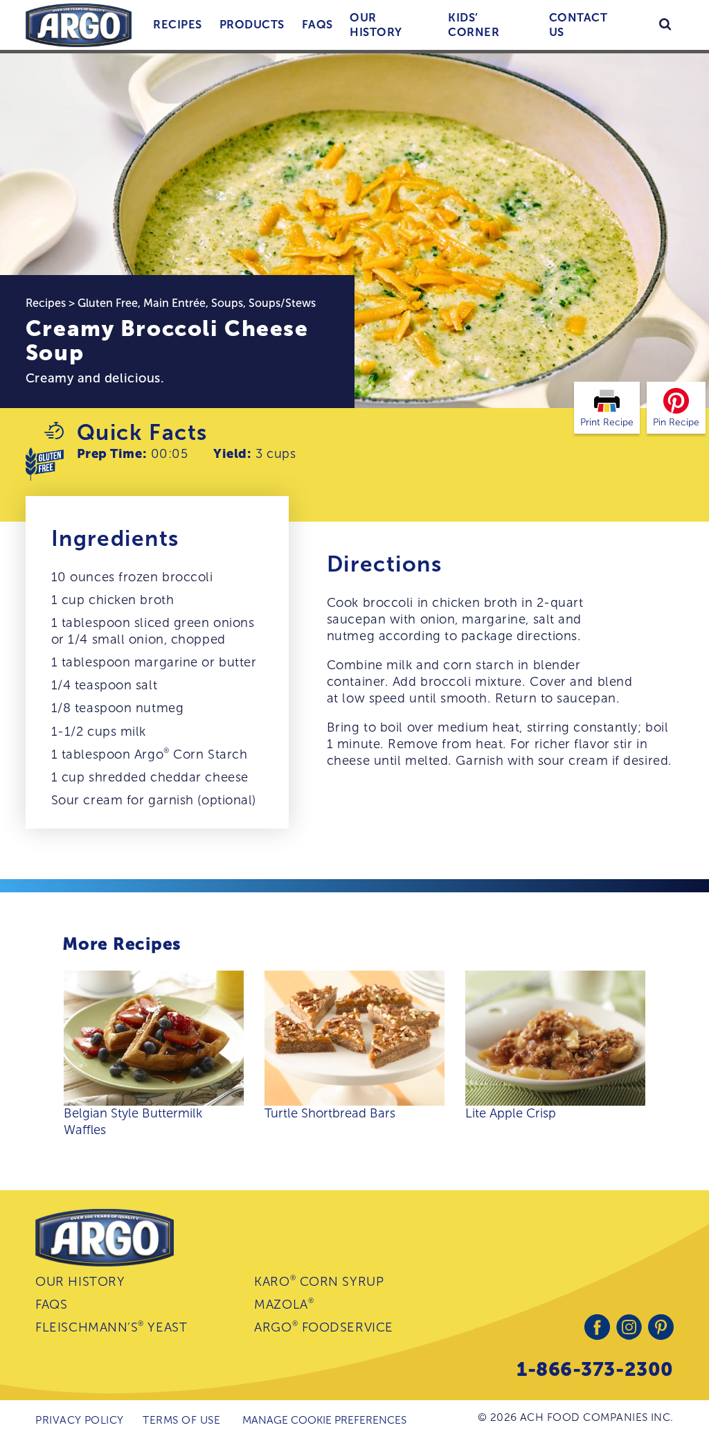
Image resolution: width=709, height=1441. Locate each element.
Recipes (177, 24)
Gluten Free (108, 303)
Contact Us (578, 25)
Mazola (284, 1304)
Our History (376, 25)
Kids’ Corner (473, 25)
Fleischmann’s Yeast (111, 1327)
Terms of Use (181, 1420)
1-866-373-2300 (595, 1369)
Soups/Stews (282, 303)
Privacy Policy (79, 1420)
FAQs (317, 24)
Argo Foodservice (323, 1327)
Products (252, 24)
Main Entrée (174, 303)
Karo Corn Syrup (319, 1281)
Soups (227, 303)
